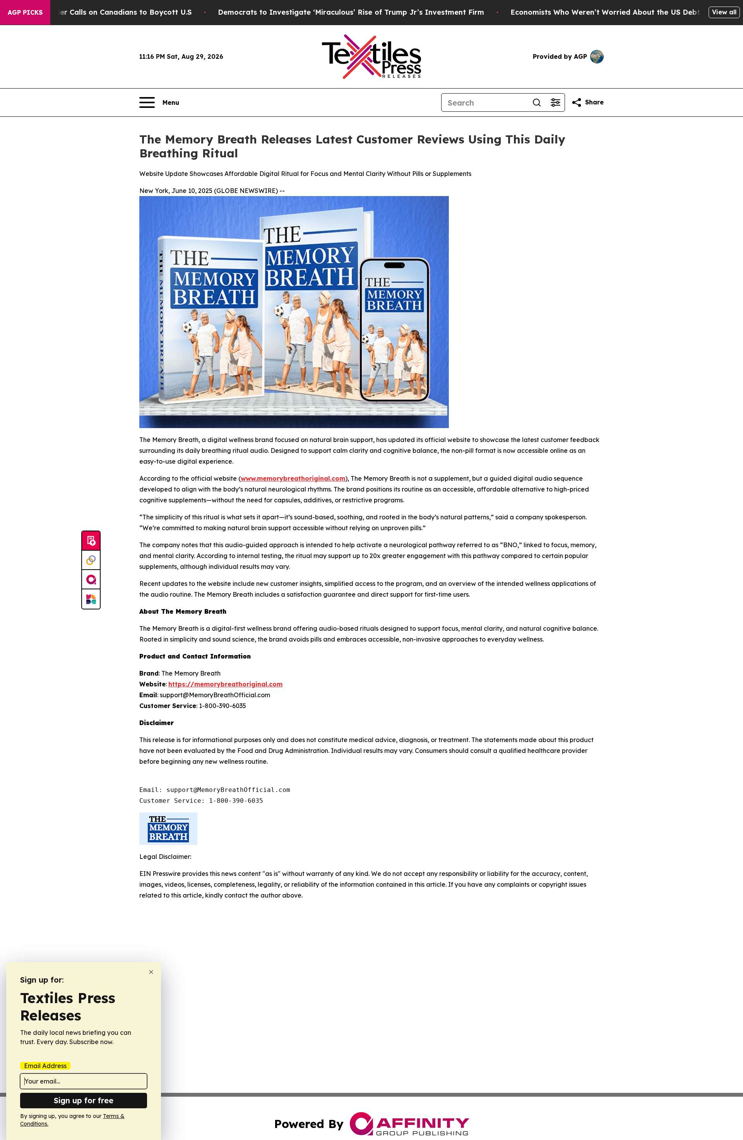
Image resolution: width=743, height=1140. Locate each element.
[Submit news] (91, 541)
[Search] (536, 102)
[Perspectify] (91, 560)
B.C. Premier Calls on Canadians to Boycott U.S (108, 12)
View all (724, 12)
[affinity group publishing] (91, 579)
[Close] (151, 972)
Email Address (45, 1066)
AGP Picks (25, 12)
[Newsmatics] (91, 599)
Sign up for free (83, 1100)
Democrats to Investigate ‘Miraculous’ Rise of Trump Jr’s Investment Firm (351, 12)
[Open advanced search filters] (555, 102)
